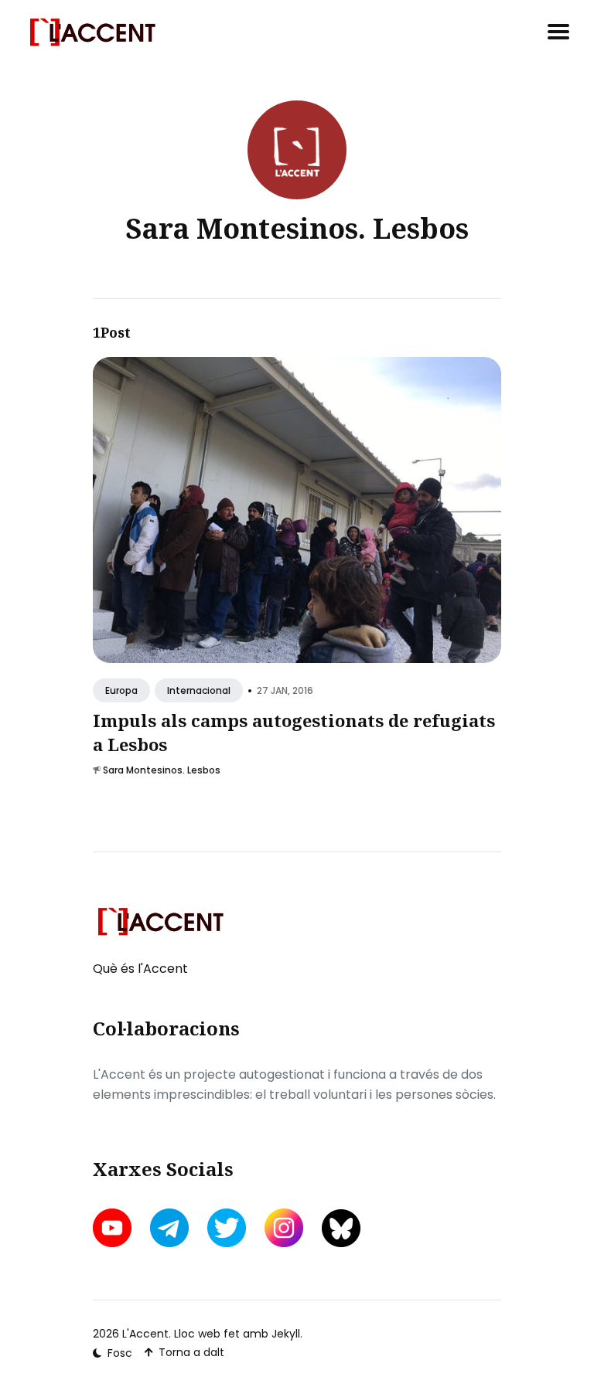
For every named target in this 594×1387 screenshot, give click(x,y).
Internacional (198, 690)
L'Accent (145, 1333)
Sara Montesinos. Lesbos (161, 770)
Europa (121, 690)
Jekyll (285, 1333)
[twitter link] (226, 1227)
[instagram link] (283, 1227)
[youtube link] (114, 1227)
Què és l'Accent (140, 968)
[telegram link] (169, 1227)
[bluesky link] (341, 1228)
